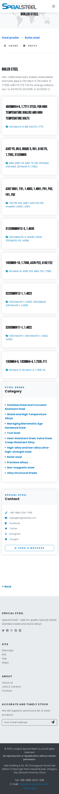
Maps (5, 662)
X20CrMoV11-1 (16, 335)
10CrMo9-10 (15, 271)
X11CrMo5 (44, 163)
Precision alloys (17, 462)
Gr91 (32, 203)
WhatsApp (29, 788)
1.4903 (19, 206)
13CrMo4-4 (28, 370)
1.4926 (24, 305)
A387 (17, 163)
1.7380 (48, 271)
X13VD (39, 237)
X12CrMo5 (11, 166)
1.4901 (26, 206)
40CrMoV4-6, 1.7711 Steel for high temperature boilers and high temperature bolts (26, 112)
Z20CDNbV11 (39, 301)
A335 (25, 271)
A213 (27, 163)
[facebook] (7, 630)
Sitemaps (8, 650)
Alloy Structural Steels (22, 473)
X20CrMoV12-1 (32, 335)
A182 (11, 163)
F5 (23, 163)
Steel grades (10, 37)
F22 (41, 271)
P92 (20, 203)
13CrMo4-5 (15, 370)
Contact (7, 691)
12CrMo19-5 (23, 166)
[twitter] (3, 630)
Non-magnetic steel (20, 468)
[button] (6, 586)
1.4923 (28, 301)
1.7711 (40, 126)
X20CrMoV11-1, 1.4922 (19, 327)
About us (7, 682)
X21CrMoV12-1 (13, 305)
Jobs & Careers (11, 686)
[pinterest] (15, 630)
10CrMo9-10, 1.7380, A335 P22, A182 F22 (29, 263)
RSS (4, 654)
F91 (37, 203)
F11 (44, 370)
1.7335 (38, 370)
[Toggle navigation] (53, 6)
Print (32, 46)
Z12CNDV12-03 (13, 240)
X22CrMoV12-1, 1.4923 (19, 293)
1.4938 (25, 240)
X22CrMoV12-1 (16, 301)
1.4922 (44, 335)
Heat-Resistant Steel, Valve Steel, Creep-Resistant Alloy (28, 440)
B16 (26, 126)
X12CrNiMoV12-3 (17, 237)
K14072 (33, 126)
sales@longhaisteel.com (34, 784)
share (13, 46)
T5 (32, 163)
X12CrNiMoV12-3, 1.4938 (20, 229)
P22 (31, 271)
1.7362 (34, 166)
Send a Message (31, 548)
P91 (15, 203)
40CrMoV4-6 (16, 126)
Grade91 (10, 206)
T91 (11, 203)
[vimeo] (20, 630)
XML (4, 658)
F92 (41, 203)
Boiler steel (32, 37)
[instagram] (11, 630)
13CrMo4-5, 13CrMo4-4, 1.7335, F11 (26, 361)
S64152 (30, 237)
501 (36, 163)
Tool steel (13, 433)
